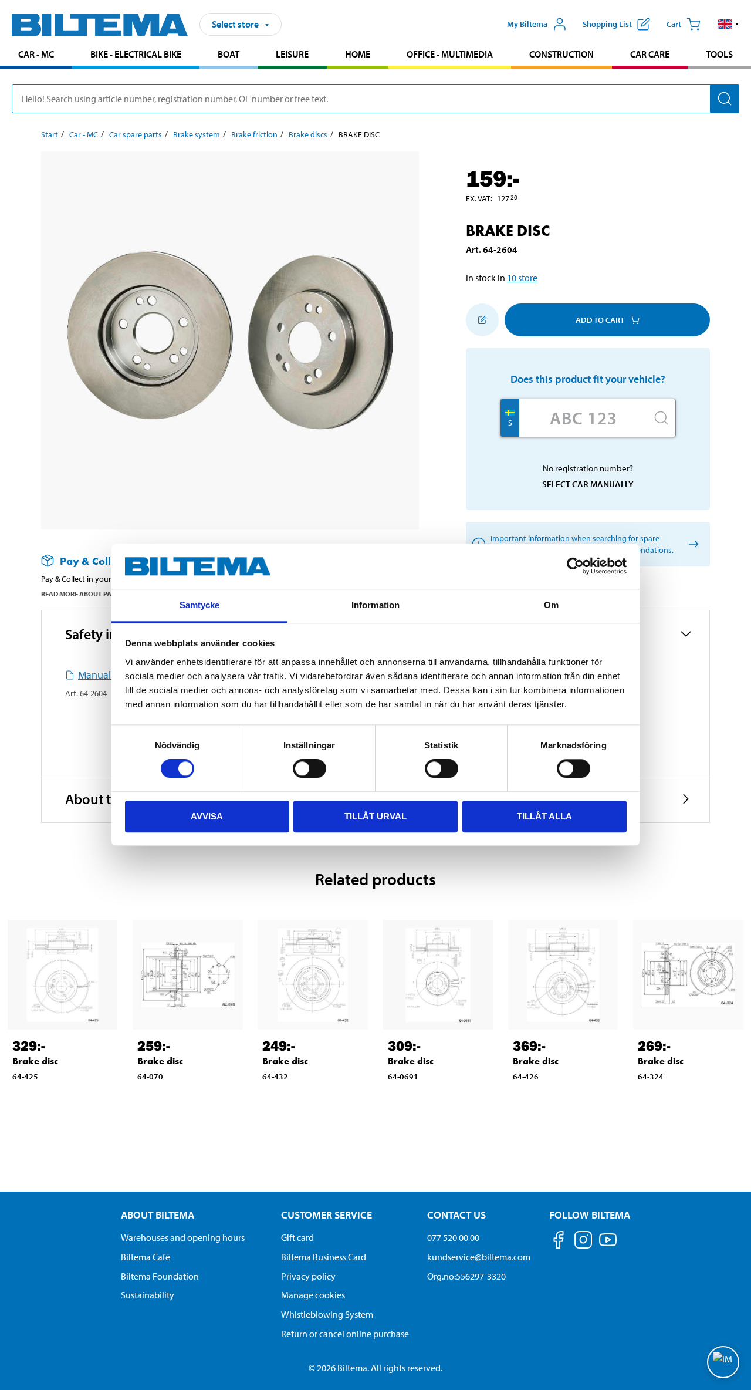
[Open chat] (723, 1362)
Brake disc (35, 1061)
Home (357, 54)
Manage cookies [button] (313, 1295)
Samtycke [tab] (200, 605)
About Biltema (157, 1215)
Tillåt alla (544, 816)
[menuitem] (36, 55)
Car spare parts (135, 134)
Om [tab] (551, 605)
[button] (728, 24)
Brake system (196, 134)
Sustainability (147, 1295)
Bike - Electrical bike (135, 54)
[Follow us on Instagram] (583, 1241)
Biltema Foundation (160, 1276)
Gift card (297, 1237)
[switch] (309, 768)
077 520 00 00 (453, 1237)
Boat (228, 54)
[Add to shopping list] (482, 319)
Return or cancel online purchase (345, 1334)
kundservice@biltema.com (478, 1257)
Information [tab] (375, 605)
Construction (561, 54)
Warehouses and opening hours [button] (183, 1237)
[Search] (724, 98)
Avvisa (207, 816)
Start (49, 134)
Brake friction (254, 134)
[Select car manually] (691, 544)
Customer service (326, 1215)
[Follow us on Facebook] (558, 1241)
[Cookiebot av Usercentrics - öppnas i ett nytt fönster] (575, 566)
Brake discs (308, 134)
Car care (649, 54)
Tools (719, 54)
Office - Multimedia (450, 54)
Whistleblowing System (327, 1314)
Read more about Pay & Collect (95, 593)
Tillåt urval (375, 816)
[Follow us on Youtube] (607, 1245)
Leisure (292, 54)
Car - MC (36, 54)
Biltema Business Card (323, 1257)
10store (522, 278)
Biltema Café (145, 1257)
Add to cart (600, 320)
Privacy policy (308, 1276)
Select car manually (588, 484)
